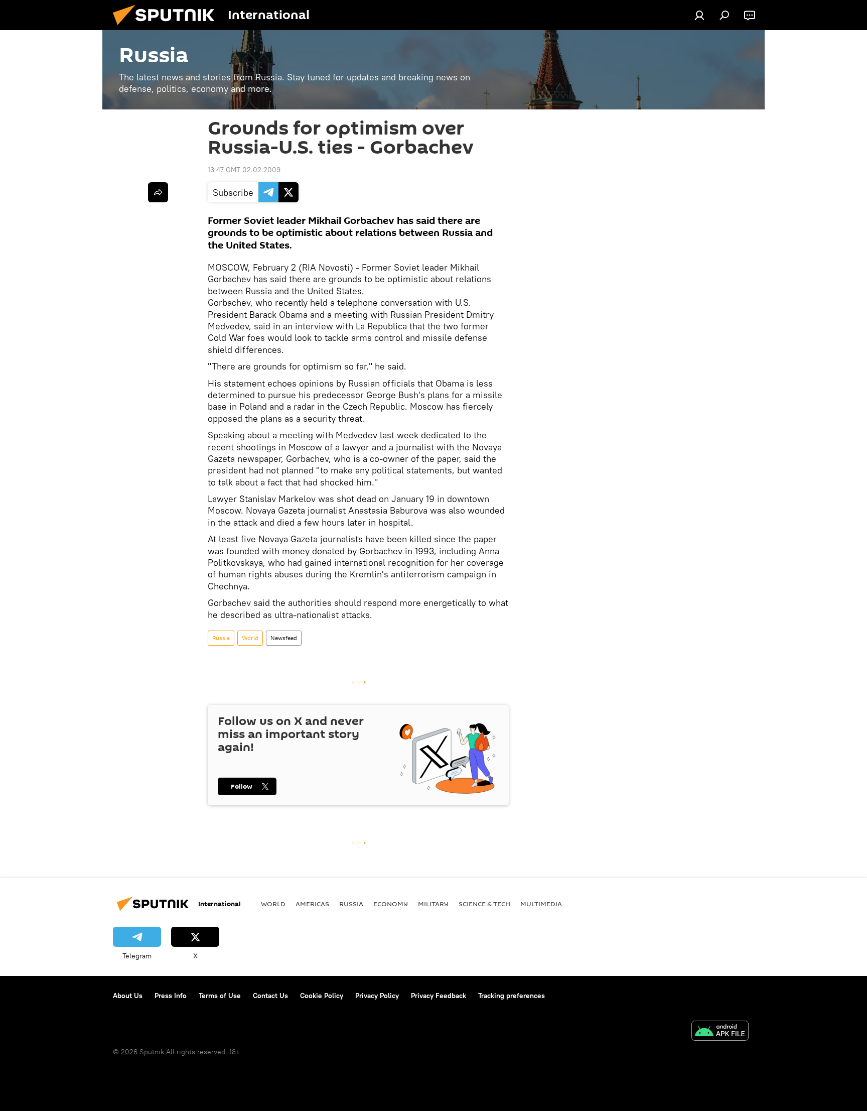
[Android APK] (720, 1032)
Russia (221, 638)
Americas (312, 903)
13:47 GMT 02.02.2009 (244, 169)
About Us (127, 995)
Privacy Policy (377, 995)
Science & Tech (484, 903)
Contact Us (270, 995)
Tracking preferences (511, 995)
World (250, 638)
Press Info (171, 995)
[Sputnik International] (167, 27)
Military (433, 903)
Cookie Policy (321, 995)
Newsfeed (283, 638)
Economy (390, 903)
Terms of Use (220, 995)
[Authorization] (699, 15)
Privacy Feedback (438, 995)
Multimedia (541, 903)
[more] (158, 192)
